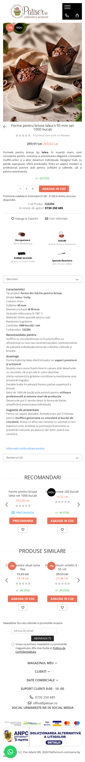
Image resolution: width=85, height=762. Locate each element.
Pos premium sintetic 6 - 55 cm (62, 567)
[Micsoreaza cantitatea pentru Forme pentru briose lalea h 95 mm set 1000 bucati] (20, 189)
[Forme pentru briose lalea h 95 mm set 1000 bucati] (42, 72)
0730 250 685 (44, 697)
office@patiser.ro (44, 703)
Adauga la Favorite (26, 218)
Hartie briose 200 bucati (62, 492)
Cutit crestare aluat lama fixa (23, 567)
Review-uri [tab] (14, 457)
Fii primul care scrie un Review (51, 135)
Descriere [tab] (12, 279)
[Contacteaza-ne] (67, 15)
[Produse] (68, 8)
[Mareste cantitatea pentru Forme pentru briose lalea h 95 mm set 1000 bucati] (33, 189)
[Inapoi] (3, 126)
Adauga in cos (54, 189)
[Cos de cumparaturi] (77, 15)
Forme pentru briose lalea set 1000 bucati (23, 493)
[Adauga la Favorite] (23, 529)
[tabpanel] (42, 72)
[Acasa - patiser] (29, 11)
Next (78, 76)
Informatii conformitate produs (25, 448)
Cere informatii (58, 218)
